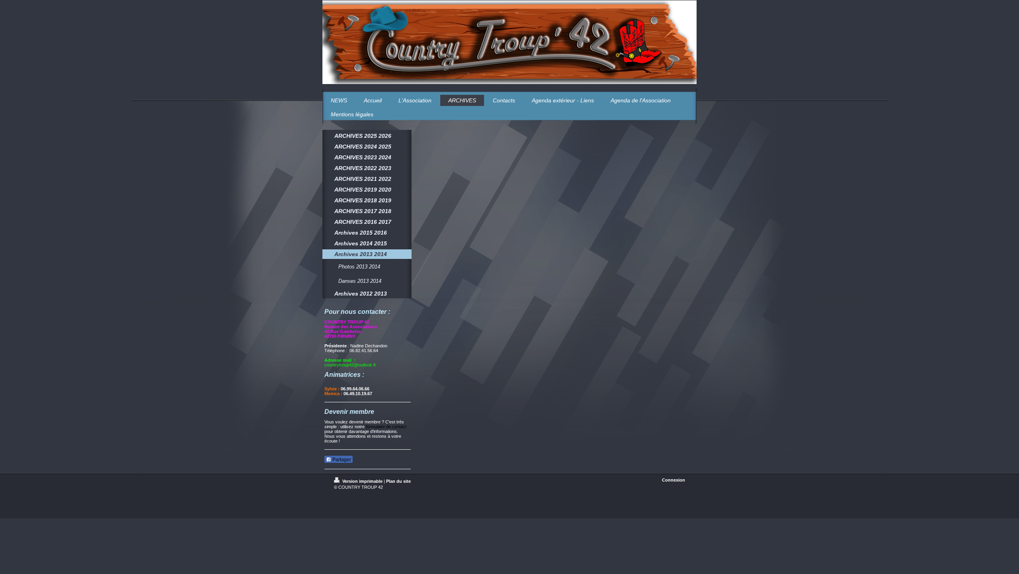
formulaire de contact (386, 426)
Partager (341, 459)
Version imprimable (362, 481)
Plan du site (398, 481)
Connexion (673, 480)
